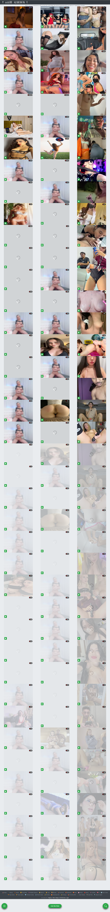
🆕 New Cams (104, 892)
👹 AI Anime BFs (72, 894)
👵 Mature (41, 892)
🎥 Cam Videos (81, 894)
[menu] (4, 906)
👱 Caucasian (23, 892)
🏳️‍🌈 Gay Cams (11, 894)
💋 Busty (86, 892)
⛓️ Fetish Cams (39, 894)
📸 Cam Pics (89, 894)
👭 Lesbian (92, 892)
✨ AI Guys (63, 894)
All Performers (63, 897)
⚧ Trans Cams (19, 894)
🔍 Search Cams (98, 894)
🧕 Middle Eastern (33, 892)
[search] (105, 906)
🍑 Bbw (75, 892)
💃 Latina (16, 892)
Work (54, 897)
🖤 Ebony (10, 892)
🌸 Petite (80, 892)
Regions (50, 897)
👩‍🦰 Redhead (68, 892)
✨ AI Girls (47, 894)
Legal (67, 897)
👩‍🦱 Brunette (61, 892)
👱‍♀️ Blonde (53, 892)
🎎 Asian (4, 892)
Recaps (57, 897)
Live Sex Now (55, 906)
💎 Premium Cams (29, 894)
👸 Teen (48, 892)
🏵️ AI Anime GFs (55, 894)
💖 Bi (98, 892)
